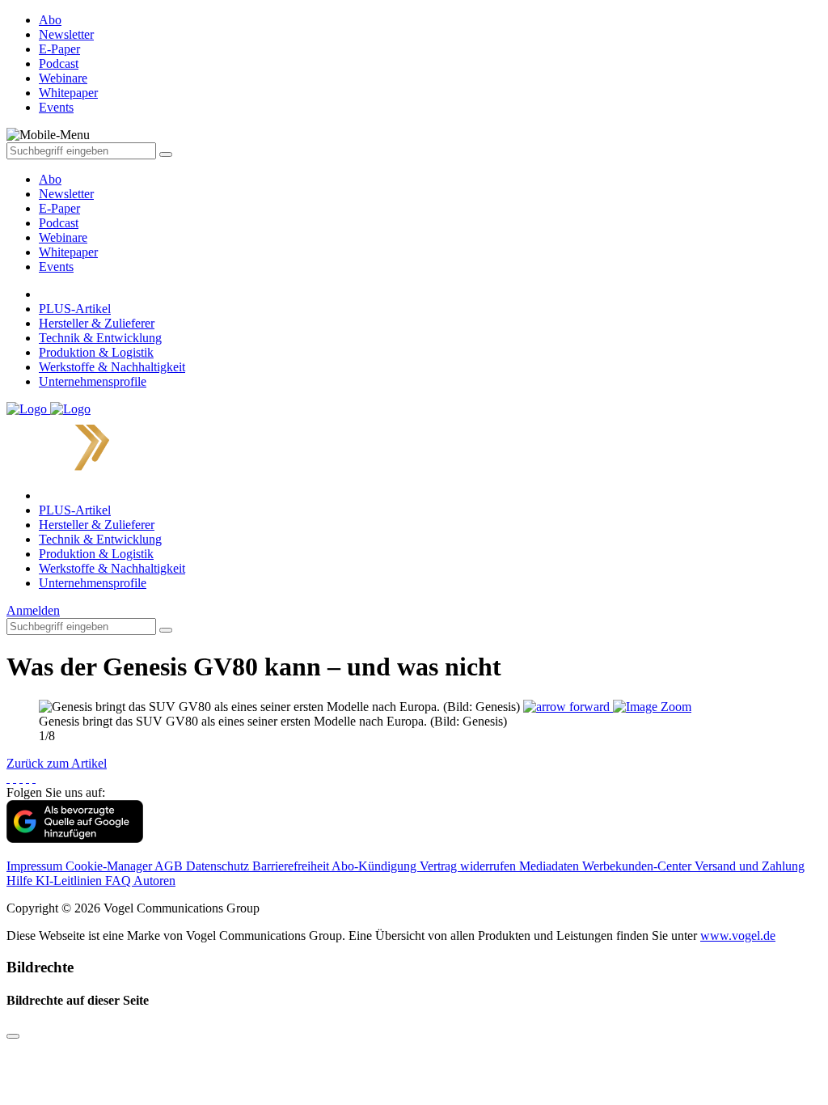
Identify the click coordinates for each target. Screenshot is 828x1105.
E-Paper (59, 208)
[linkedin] (27, 778)
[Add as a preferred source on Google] (74, 838)
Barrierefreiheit (292, 866)
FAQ (119, 880)
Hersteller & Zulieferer (96, 323)
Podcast (58, 223)
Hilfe (21, 880)
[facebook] (8, 778)
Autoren (154, 880)
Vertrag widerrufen (469, 866)
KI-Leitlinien (70, 880)
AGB (170, 866)
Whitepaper (68, 252)
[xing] (21, 778)
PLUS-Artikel (75, 308)
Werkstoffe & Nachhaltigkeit (112, 367)
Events (56, 266)
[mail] (34, 778)
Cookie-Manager (109, 866)
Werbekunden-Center (638, 866)
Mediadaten (550, 866)
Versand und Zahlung (750, 866)
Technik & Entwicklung (100, 338)
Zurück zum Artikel (56, 763)
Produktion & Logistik (96, 352)
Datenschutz (219, 866)
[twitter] (14, 778)
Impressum (35, 866)
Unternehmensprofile (92, 381)
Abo (50, 179)
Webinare (63, 237)
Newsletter (66, 194)
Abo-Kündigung (376, 866)
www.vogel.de (737, 935)
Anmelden (33, 610)
